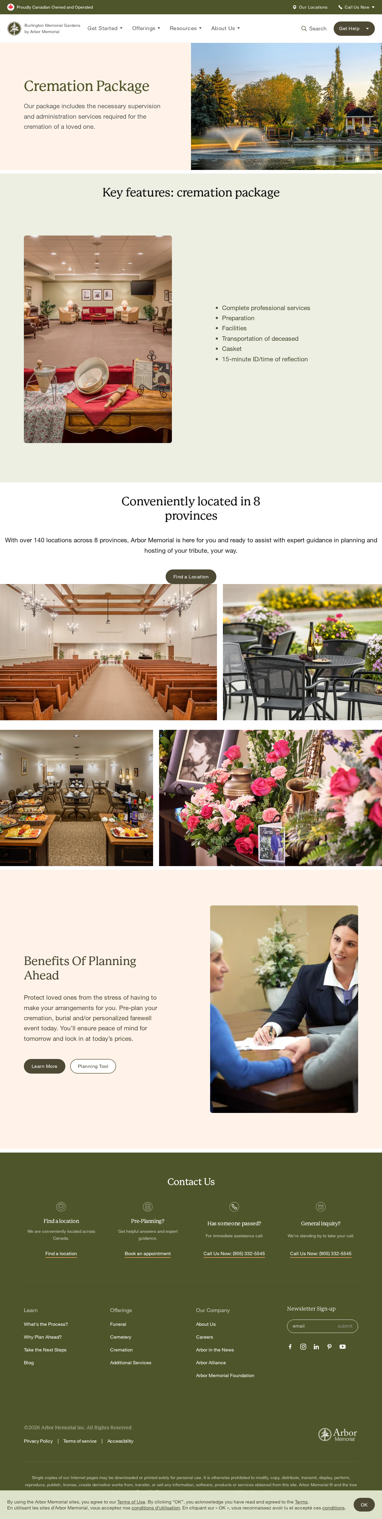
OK (364, 1505)
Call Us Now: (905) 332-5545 (234, 1253)
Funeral (118, 1324)
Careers (204, 1337)
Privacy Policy (38, 1441)
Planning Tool (93, 1066)
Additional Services (130, 1362)
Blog (29, 1362)
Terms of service (80, 1441)
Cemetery (120, 1337)
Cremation (121, 1350)
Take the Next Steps (45, 1350)
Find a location (61, 1253)
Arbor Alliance (211, 1362)
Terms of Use (131, 1502)
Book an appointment (148, 1253)
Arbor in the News (215, 1350)
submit (345, 1326)
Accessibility (120, 1441)
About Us (206, 1324)
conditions (333, 1508)
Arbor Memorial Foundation (225, 1375)
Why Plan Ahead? (43, 1337)
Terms (301, 1502)
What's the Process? (46, 1324)
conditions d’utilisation (156, 1508)
